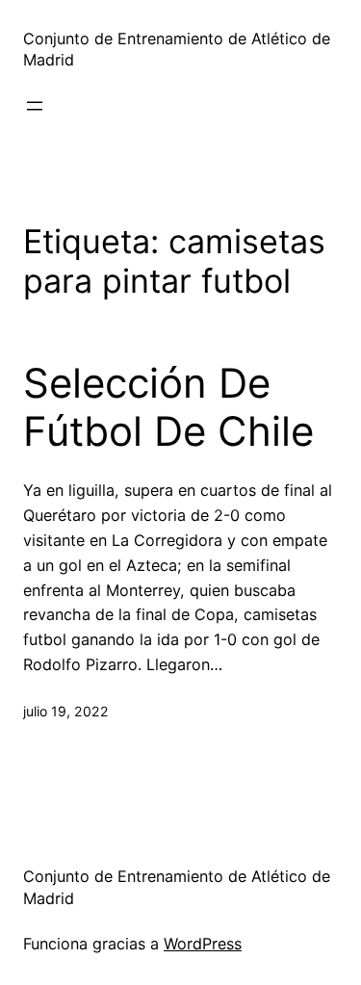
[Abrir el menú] (34, 105)
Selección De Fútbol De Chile (168, 407)
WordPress (203, 943)
